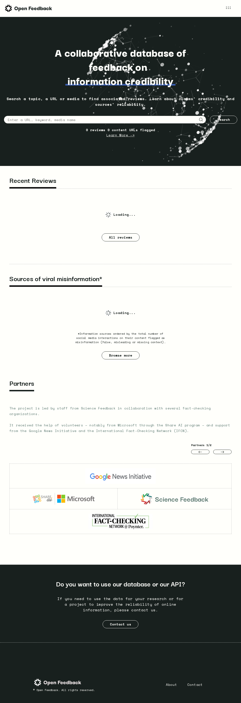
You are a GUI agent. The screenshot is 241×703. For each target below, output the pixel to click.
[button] (231, 8)
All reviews (120, 237)
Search (223, 119)
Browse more (120, 355)
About (171, 684)
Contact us (120, 624)
